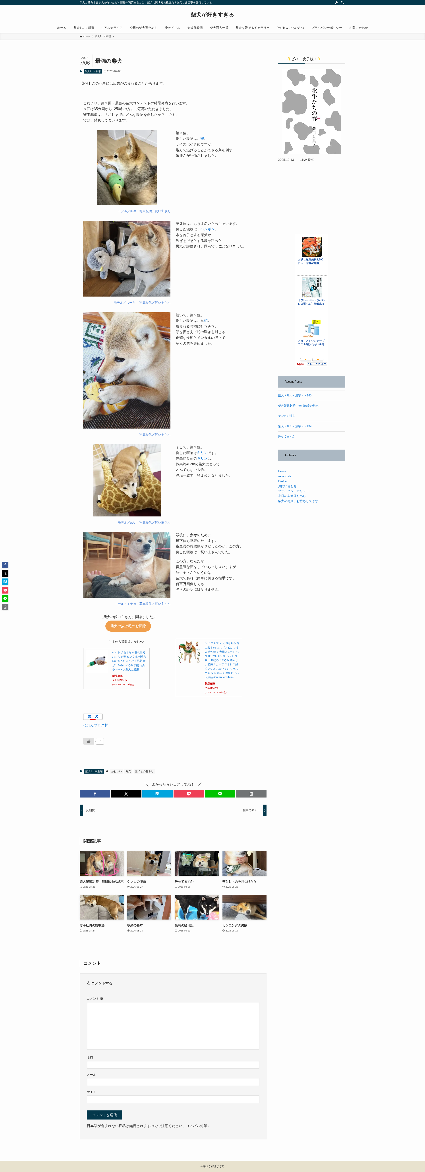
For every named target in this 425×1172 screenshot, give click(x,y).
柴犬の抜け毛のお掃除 (128, 626)
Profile (282, 481)
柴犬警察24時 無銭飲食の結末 (298, 405)
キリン (202, 453)
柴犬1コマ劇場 (93, 71)
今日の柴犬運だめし (292, 496)
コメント (95, 998)
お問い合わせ (287, 486)
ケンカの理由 (286, 415)
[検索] (342, 2)
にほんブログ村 (95, 725)
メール (91, 1074)
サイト (91, 1092)
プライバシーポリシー (293, 491)
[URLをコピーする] (251, 794)
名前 (90, 1057)
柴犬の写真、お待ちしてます (298, 501)
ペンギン (208, 229)
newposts (284, 476)
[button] (95, 794)
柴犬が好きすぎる (212, 14)
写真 (128, 771)
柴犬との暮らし (144, 771)
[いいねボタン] (88, 741)
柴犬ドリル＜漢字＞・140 (294, 395)
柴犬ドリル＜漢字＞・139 (294, 426)
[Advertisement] (311, 198)
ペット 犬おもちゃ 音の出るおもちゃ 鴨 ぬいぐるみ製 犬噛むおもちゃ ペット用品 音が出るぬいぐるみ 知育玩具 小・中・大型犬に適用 (129, 661)
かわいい (116, 771)
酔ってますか (286, 436)
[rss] (337, 2)
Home (282, 471)
